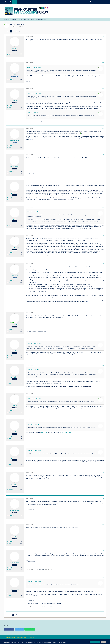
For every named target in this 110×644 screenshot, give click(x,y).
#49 (103, 263)
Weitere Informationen (95, 642)
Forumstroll (40, 256)
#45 (103, 154)
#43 (103, 88)
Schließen (103, 642)
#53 (103, 393)
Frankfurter (14, 26)
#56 (103, 472)
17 (19, 31)
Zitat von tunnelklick (34, 67)
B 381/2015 (44, 432)
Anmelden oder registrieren (93, 2)
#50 (103, 312)
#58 (103, 524)
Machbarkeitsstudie (66, 432)
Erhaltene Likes (10, 53)
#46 (103, 181)
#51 (103, 339)
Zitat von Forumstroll (34, 343)
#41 (103, 36)
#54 (103, 420)
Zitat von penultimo (33, 212)
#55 (103, 446)
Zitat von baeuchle (33, 424)
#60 (103, 577)
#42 (103, 62)
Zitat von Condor (32, 112)
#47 (103, 207)
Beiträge (9, 54)
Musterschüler (41, 517)
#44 (103, 128)
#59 (103, 551)
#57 (103, 498)
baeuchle (40, 305)
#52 (103, 365)
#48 (103, 235)
